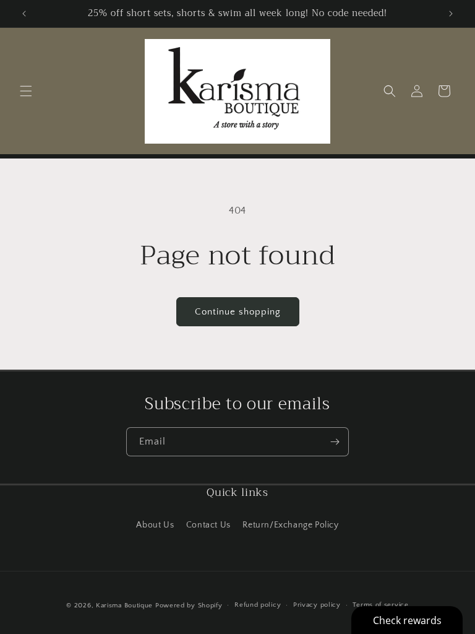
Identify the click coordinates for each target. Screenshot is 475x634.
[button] (26, 91)
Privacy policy (317, 605)
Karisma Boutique (124, 605)
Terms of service (380, 605)
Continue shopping (238, 311)
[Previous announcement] (24, 13)
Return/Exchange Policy (290, 525)
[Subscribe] (334, 441)
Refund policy (257, 605)
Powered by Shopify (189, 605)
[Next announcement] (450, 13)
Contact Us (208, 525)
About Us (155, 525)
